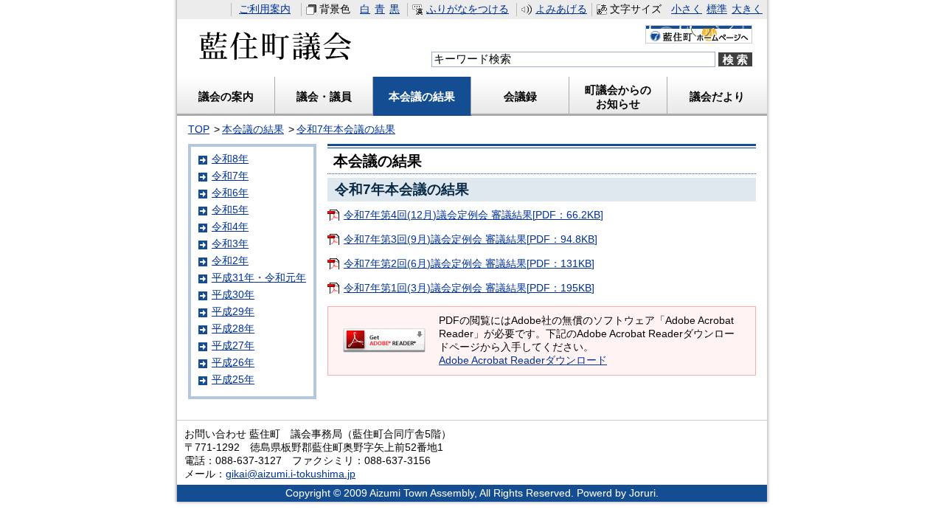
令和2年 (230, 260)
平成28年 (233, 328)
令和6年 (230, 192)
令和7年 (230, 176)
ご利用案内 (265, 9)
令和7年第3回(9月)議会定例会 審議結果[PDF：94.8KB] (470, 239)
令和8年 (230, 159)
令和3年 (230, 243)
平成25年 (233, 379)
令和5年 (230, 209)
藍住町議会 (273, 51)
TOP (198, 129)
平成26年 (233, 362)
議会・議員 (324, 96)
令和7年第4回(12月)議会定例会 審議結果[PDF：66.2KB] (473, 215)
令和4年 (230, 226)
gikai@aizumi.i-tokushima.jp (290, 474)
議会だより (717, 96)
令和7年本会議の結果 (345, 129)
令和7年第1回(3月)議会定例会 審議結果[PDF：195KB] (469, 288)
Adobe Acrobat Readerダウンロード (523, 360)
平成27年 (233, 345)
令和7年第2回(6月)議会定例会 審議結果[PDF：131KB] (469, 263)
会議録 (520, 96)
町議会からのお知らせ (618, 96)
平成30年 (233, 294)
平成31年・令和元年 (259, 277)
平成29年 (233, 311)
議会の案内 (226, 96)
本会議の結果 (422, 96)
